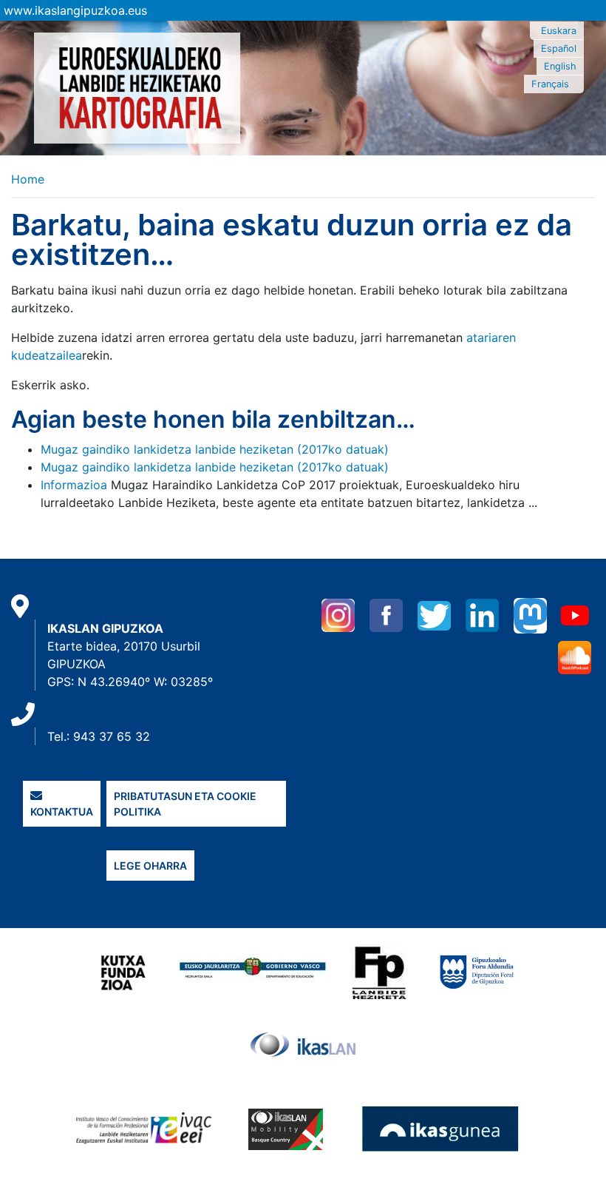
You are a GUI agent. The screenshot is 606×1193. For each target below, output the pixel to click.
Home (27, 179)
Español (558, 48)
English (560, 66)
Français (550, 84)
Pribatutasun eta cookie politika (185, 804)
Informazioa (74, 484)
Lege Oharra (150, 865)
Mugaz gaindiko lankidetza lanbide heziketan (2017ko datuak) (215, 449)
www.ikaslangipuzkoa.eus (75, 10)
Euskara (558, 30)
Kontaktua (61, 811)
